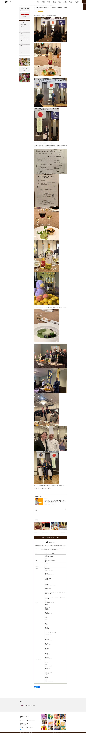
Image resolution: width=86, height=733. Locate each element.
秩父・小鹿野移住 (22, 22)
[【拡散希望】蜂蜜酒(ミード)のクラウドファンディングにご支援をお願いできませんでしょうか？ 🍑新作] (57, 717)
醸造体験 (21, 45)
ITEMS (59, 2)
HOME (38, 2)
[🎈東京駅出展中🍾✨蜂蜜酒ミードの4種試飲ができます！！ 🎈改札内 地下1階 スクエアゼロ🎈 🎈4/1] (63, 717)
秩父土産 (21, 31)
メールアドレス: (23, 10)
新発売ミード (22, 26)
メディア (21, 42)
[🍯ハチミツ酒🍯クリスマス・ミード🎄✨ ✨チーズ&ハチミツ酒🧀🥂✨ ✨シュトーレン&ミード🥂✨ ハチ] (44, 729)
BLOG (65, 2)
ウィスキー (21, 40)
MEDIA (54, 2)
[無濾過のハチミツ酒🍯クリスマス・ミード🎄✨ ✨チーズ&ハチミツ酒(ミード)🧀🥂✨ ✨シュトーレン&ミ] (63, 729)
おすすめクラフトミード (23, 35)
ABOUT (48, 2)
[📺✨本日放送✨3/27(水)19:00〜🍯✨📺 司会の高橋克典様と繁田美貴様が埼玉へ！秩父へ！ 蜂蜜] (44, 723)
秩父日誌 (21, 49)
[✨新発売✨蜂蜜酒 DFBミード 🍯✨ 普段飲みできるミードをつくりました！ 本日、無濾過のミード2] (51, 723)
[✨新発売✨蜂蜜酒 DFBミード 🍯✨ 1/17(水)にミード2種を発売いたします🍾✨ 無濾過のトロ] (57, 723)
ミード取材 (22, 43)
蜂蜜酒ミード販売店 (23, 24)
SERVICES (71, 2)
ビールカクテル (22, 33)
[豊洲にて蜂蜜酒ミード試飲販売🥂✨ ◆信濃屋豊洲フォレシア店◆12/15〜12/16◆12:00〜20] (51, 729)
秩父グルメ (21, 28)
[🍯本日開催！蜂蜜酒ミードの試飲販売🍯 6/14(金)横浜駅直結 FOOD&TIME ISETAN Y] (51, 717)
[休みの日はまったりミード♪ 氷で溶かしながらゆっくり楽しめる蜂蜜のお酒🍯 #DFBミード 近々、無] (63, 723)
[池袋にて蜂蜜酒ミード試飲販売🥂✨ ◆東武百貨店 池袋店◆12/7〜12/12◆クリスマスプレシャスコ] (57, 729)
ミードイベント (22, 47)
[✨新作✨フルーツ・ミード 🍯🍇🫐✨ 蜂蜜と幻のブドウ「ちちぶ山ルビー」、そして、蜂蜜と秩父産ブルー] (44, 717)
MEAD (43, 2)
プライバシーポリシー (21, 732)
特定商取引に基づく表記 (29, 732)
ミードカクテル (22, 38)
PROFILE (77, 2)
